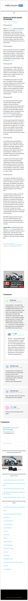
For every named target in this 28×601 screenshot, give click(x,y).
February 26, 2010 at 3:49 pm (16, 367)
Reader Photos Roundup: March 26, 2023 (14, 480)
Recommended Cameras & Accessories (13, 562)
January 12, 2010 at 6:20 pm (18, 335)
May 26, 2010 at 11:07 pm (15, 408)
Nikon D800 (6, 555)
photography (13, 246)
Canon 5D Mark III (8, 524)
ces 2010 (13, 244)
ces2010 (17, 244)
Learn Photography (8, 545)
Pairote (12, 407)
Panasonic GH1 (7, 114)
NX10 (9, 246)
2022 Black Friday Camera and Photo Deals (14, 507)
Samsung (11, 243)
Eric (13, 333)
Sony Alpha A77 (7, 569)
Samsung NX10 (19, 30)
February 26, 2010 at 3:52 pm (16, 392)
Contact (5, 531)
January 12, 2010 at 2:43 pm (16, 301)
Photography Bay (14, 6)
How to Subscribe (8, 541)
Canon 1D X (7, 517)
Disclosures (6, 534)
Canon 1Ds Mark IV (8, 521)
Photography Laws (8, 558)
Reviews (6, 565)
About (5, 510)
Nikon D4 (6, 552)
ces (10, 244)
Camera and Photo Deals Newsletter (12, 514)
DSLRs (5, 538)
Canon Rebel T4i (8, 527)
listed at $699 (9, 229)
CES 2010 (10, 28)
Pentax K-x (12, 60)
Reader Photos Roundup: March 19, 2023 (14, 488)
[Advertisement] (13, 260)
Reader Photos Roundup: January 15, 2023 (14, 497)
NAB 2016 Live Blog (8, 548)
